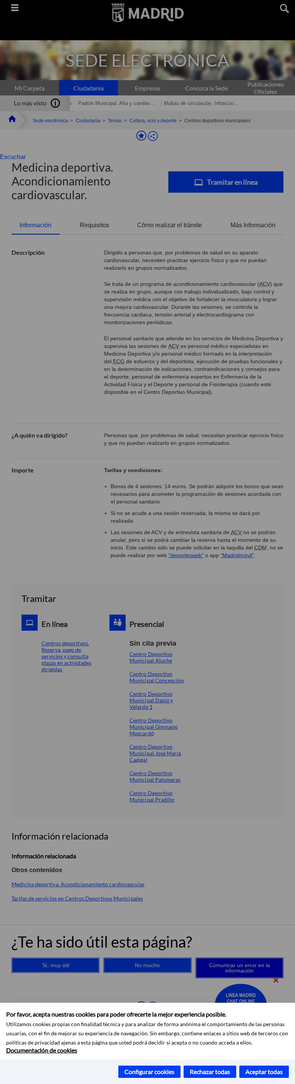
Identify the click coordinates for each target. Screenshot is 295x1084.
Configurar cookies (149, 1071)
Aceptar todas (264, 1071)
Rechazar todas (210, 1071)
